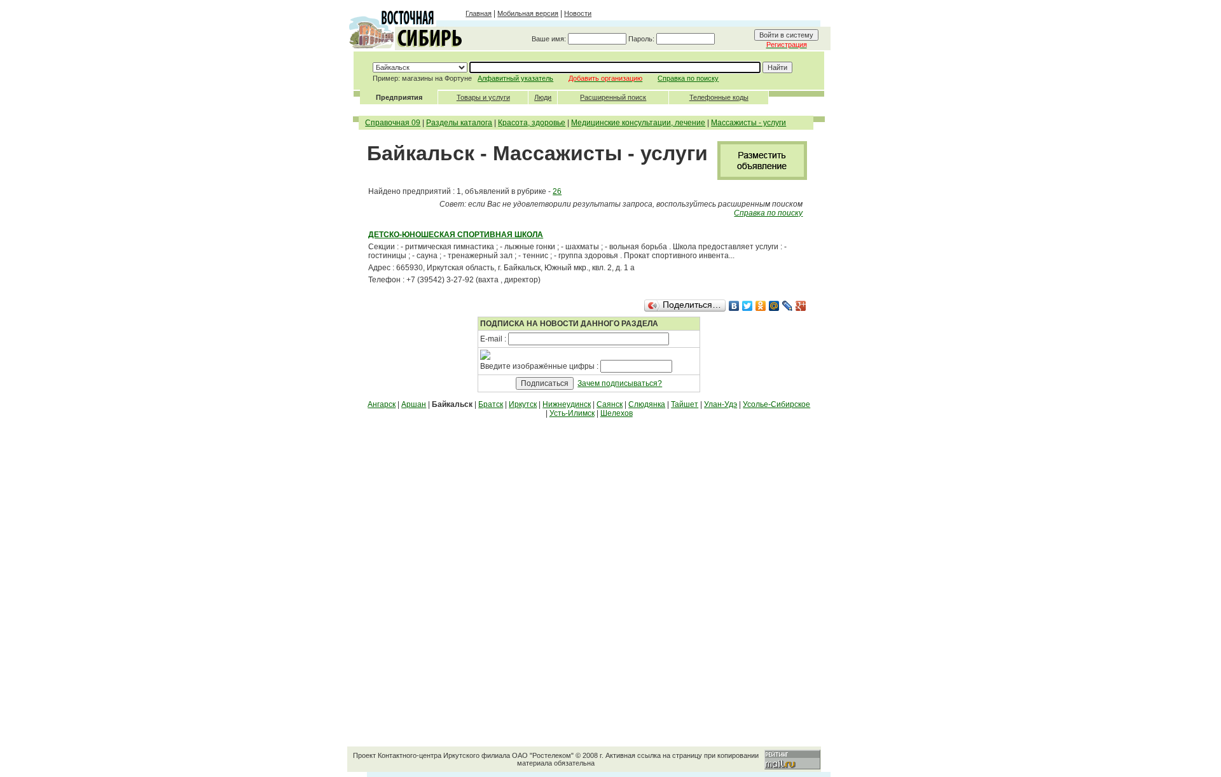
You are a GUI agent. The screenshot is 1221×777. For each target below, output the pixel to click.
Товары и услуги (483, 97)
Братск (490, 404)
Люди (542, 97)
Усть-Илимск (572, 413)
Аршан (413, 404)
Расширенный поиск (613, 97)
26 (557, 191)
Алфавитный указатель (515, 78)
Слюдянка (646, 404)
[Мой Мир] (774, 306)
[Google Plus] (801, 306)
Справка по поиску (688, 78)
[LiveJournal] (787, 306)
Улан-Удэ (720, 404)
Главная (479, 13)
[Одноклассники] (761, 306)
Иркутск (523, 404)
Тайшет (684, 404)
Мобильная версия (527, 13)
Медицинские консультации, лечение (638, 122)
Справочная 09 (392, 122)
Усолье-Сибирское (776, 404)
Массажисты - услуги (748, 122)
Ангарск (382, 404)
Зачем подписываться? (619, 383)
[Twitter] (747, 306)
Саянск (610, 404)
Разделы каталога (459, 122)
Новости (577, 13)
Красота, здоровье (531, 122)
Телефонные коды (718, 97)
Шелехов (616, 413)
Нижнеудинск (566, 404)
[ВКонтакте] (734, 306)
